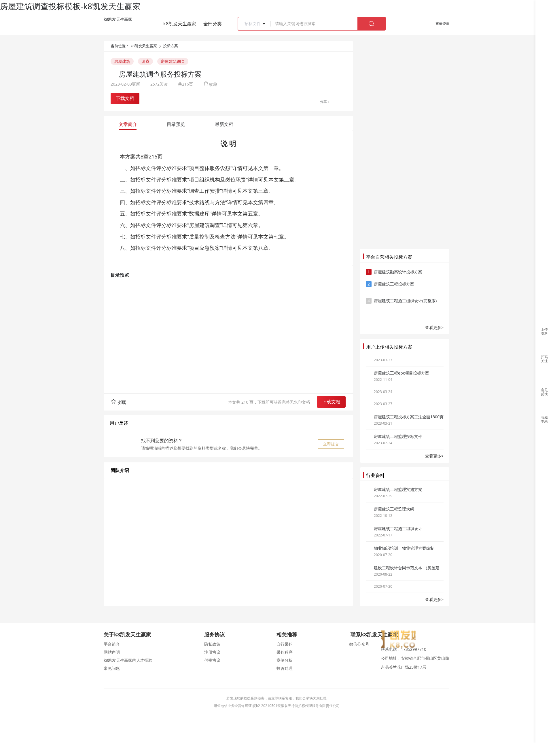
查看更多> (434, 327)
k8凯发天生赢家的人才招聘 (128, 660)
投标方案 (170, 45)
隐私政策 (212, 644)
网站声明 (112, 652)
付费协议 (212, 660)
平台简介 (112, 644)
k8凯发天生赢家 (118, 19)
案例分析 (284, 660)
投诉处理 (284, 668)
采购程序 (284, 652)
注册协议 (212, 652)
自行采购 (284, 644)
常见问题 (112, 668)
